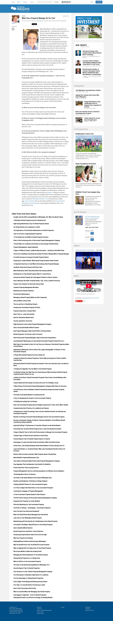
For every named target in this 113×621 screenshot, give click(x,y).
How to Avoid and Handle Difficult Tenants (26, 327)
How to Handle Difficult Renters (23, 528)
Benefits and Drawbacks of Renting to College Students (30, 481)
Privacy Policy (40, 613)
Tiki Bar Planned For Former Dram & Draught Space (92, 119)
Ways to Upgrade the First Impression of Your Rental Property (32, 548)
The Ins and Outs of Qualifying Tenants (25, 304)
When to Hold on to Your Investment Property (27, 561)
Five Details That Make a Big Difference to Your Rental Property (32, 524)
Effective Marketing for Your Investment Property (28, 504)
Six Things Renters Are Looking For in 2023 (26, 227)
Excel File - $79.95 (89, 237)
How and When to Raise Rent (22, 301)
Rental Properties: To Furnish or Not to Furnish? (27, 334)
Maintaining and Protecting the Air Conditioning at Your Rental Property (35, 521)
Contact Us (39, 608)
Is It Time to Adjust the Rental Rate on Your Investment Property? (33, 488)
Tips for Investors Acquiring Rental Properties (27, 234)
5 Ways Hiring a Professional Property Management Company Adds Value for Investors (40, 386)
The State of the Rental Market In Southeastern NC (29, 395)
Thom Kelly (85, 76)
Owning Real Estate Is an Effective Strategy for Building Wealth (32, 597)
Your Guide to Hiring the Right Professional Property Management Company (36, 461)
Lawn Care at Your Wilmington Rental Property (27, 518)
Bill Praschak (86, 66)
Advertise (87, 608)
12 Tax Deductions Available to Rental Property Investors (30, 237)
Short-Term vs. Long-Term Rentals (23, 314)
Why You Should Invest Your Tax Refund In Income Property (31, 545)
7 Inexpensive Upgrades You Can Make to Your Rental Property (32, 369)
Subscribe (87, 607)
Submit (56, 2)
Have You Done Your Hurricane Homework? (26, 511)
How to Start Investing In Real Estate (24, 588)
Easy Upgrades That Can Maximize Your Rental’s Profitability (32, 464)
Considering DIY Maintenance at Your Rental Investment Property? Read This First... (39, 341)
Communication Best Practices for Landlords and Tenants (31, 408)
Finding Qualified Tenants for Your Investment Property (30, 484)
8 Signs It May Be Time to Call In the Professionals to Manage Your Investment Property (40, 432)
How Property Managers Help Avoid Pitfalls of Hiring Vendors (32, 331)
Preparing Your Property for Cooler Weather (26, 501)
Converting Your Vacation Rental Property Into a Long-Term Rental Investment (37, 429)
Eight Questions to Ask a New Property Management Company (32, 324)
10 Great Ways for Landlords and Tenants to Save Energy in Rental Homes (35, 244)
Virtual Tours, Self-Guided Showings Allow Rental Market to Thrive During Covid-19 (38, 445)
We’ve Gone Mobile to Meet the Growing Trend (27, 551)
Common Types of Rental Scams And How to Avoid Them (30, 435)
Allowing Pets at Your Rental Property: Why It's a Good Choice (32, 274)
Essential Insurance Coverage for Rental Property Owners (31, 257)
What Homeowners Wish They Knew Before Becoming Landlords (32, 270)
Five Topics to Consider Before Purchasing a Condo (29, 585)
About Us (39, 607)
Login (91, 2)
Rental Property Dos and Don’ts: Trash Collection (28, 531)
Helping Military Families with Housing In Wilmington (29, 541)
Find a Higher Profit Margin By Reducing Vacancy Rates (30, 581)
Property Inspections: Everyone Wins (24, 311)
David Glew (85, 56)
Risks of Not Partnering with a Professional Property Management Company (36, 240)
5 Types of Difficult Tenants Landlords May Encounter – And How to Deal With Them (38, 250)
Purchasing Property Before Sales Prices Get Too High (30, 534)
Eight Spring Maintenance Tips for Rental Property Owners (31, 224)
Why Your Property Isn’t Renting (23, 538)
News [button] (18, 2)
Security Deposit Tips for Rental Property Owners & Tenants (31, 439)
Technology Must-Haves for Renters (24, 474)
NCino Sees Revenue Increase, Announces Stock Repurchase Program (88, 112)
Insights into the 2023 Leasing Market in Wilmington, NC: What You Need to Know (38, 217)
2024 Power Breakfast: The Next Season (85, 250)
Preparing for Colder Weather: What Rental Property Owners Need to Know (35, 260)
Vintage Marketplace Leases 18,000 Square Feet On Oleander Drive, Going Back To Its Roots (92, 104)
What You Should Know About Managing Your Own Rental (30, 514)
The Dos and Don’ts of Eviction (22, 321)
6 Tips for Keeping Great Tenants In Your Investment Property (32, 398)
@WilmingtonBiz (47, 610)
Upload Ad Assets (89, 610)
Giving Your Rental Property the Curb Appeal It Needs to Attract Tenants (35, 277)
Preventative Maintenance (21, 294)
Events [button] (32, 2)
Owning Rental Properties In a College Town (26, 558)
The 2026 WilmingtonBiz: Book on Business (92, 217)
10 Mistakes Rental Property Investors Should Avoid (29, 220)
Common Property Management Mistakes (26, 287)
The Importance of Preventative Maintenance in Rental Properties (33, 230)
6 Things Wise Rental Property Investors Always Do (29, 355)
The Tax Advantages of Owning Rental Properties (28, 578)
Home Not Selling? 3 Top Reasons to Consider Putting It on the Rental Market (36, 425)
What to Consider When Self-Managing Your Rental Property (31, 591)
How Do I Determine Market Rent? (23, 317)
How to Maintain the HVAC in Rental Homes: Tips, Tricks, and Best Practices (36, 281)
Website (13, 23)
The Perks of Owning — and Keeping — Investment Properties (32, 508)
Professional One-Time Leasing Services (26, 467)
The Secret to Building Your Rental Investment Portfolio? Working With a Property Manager (41, 254)
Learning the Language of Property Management (28, 491)
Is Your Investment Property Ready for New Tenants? (29, 494)
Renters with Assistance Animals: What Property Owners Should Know (34, 454)
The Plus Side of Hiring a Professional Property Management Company (35, 498)
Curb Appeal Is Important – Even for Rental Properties (29, 595)
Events (62, 607)
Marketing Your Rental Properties (23, 291)
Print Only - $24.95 (89, 231)
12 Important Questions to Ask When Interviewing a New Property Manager (36, 264)
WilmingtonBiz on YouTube (91, 298)
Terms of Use (40, 612)
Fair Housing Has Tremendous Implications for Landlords (30, 575)
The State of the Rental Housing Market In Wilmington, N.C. (31, 565)
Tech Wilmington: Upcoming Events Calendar (88, 90)
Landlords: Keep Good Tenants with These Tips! (27, 267)
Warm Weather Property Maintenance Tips (26, 457)
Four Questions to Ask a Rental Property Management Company (32, 571)
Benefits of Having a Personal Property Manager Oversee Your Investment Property (38, 417)
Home (13, 2)
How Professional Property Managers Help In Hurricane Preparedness (34, 338)
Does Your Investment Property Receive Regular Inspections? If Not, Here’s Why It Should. (40, 405)
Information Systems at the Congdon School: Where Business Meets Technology (92, 52)
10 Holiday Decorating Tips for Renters (25, 401)
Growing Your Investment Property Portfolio (26, 307)
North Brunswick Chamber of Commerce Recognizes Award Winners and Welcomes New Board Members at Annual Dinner (92, 71)
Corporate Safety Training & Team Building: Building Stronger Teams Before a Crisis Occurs (92, 62)
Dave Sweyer (40, 20)
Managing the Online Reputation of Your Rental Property (30, 555)
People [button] (25, 2)
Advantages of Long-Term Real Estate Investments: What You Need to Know (36, 442)
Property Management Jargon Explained (25, 247)
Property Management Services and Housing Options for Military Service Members (38, 471)
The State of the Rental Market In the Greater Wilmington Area (32, 478)
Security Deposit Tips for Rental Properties (26, 568)
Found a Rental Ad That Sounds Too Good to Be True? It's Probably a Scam (35, 383)
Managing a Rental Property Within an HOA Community (30, 297)
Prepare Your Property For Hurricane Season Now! (28, 284)
